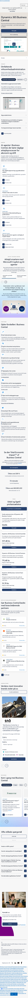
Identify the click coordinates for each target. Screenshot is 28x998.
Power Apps (21, 754)
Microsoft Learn (17, 979)
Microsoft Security (17, 976)
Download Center (16, 966)
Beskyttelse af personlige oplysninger (15, 991)
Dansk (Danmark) (3, 987)
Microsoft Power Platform (10, 982)
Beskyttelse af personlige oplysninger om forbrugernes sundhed (13, 990)
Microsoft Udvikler (10, 979)
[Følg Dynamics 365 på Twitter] (12, 963)
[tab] (8, 79)
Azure (22, 976)
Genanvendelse (20, 968)
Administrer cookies (4, 993)
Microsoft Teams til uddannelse (11, 971)
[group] (14, 729)
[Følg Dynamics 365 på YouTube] (18, 963)
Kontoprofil (10, 966)
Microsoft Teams (20, 977)
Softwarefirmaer (19, 982)
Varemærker (21, 993)
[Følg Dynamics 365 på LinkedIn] (15, 963)
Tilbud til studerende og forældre (7, 974)
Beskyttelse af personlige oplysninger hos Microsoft (11, 985)
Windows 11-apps (3, 966)
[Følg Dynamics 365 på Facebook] (21, 963)
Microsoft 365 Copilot (12, 977)
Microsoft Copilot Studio (10, 754)
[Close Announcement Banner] (25, 8)
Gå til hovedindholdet (5, 0)
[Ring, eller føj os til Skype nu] (15, 994)
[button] (14, 44)
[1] (1, 942)
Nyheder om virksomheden (18, 984)
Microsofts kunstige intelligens (6, 976)
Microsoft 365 (5, 977)
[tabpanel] (14, 106)
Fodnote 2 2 (20, 463)
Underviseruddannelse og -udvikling (19, 973)
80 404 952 (23, 924)
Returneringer (7, 968)
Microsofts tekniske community (17, 980)
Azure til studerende (18, 974)
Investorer (24, 985)
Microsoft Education (14, 970)
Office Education (7, 973)
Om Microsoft (9, 984)
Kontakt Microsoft (3, 991)
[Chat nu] (12, 994)
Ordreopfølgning (13, 968)
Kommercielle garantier (5, 970)
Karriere (4, 984)
